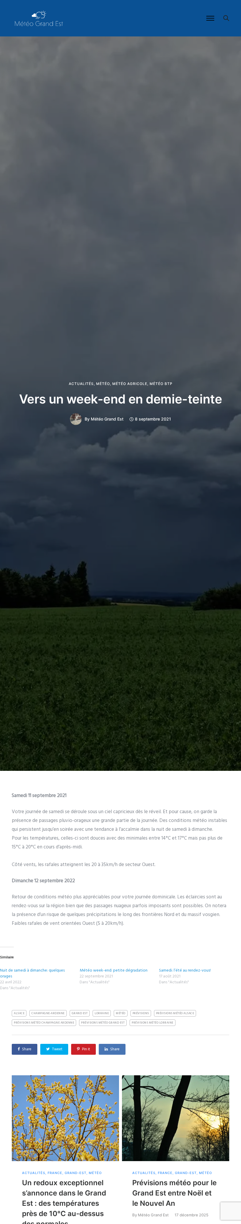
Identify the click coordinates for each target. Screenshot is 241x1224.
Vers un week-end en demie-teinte (120, 398)
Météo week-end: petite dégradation (114, 970)
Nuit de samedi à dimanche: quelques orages (32, 973)
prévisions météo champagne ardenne (44, 1022)
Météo (103, 384)
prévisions (141, 1013)
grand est (80, 1013)
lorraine (102, 1013)
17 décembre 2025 (191, 1215)
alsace (19, 1013)
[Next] (227, 1161)
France (55, 1173)
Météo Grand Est (107, 419)
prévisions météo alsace (175, 1013)
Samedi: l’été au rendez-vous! (185, 970)
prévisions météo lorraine (152, 1022)
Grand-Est (75, 1173)
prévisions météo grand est (103, 1022)
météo (120, 1013)
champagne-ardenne (48, 1013)
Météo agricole (129, 384)
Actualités (81, 384)
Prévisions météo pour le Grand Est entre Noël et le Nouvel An (174, 1193)
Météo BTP (161, 384)
